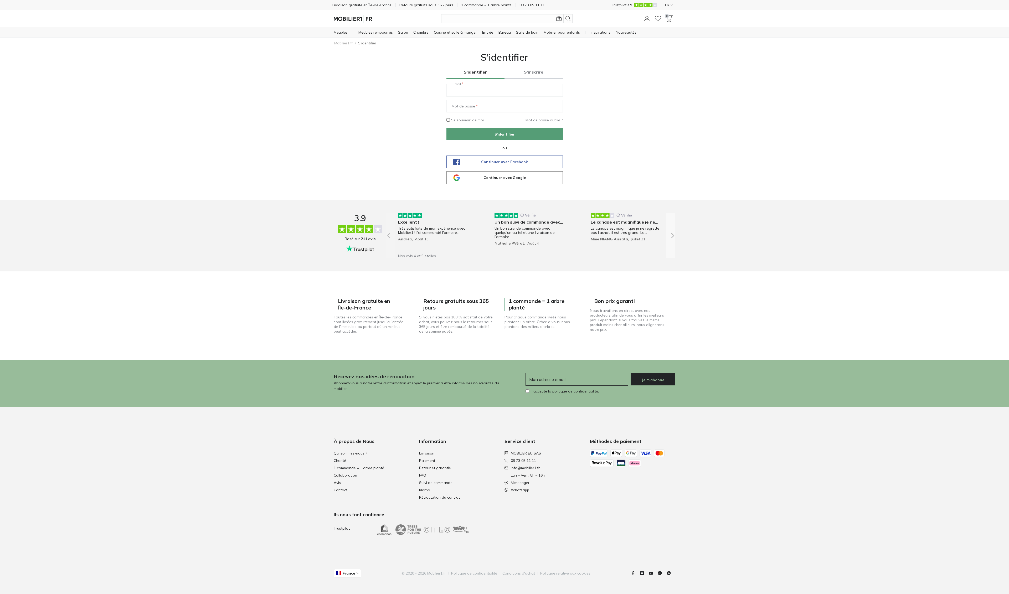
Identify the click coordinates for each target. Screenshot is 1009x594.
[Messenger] (661, 573)
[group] (434, 232)
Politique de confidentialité (474, 573)
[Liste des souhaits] (658, 18)
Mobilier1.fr (343, 43)
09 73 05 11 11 (523, 460)
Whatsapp (520, 490)
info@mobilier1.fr (525, 468)
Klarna (424, 490)
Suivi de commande (435, 482)
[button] (647, 18)
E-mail (456, 84)
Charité (340, 460)
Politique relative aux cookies (565, 573)
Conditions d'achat (518, 573)
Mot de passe (463, 106)
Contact (340, 490)
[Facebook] (635, 573)
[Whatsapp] (670, 573)
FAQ (422, 475)
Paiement (427, 460)
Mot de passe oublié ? (544, 120)
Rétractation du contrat (439, 497)
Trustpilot (342, 528)
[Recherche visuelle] (558, 18)
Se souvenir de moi (467, 120)
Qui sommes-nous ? (350, 453)
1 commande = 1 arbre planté (359, 468)
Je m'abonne (653, 380)
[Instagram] (644, 573)
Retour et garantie (435, 468)
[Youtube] (652, 573)
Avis (337, 482)
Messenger (520, 482)
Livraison (426, 453)
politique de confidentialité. (575, 391)
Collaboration (345, 475)
